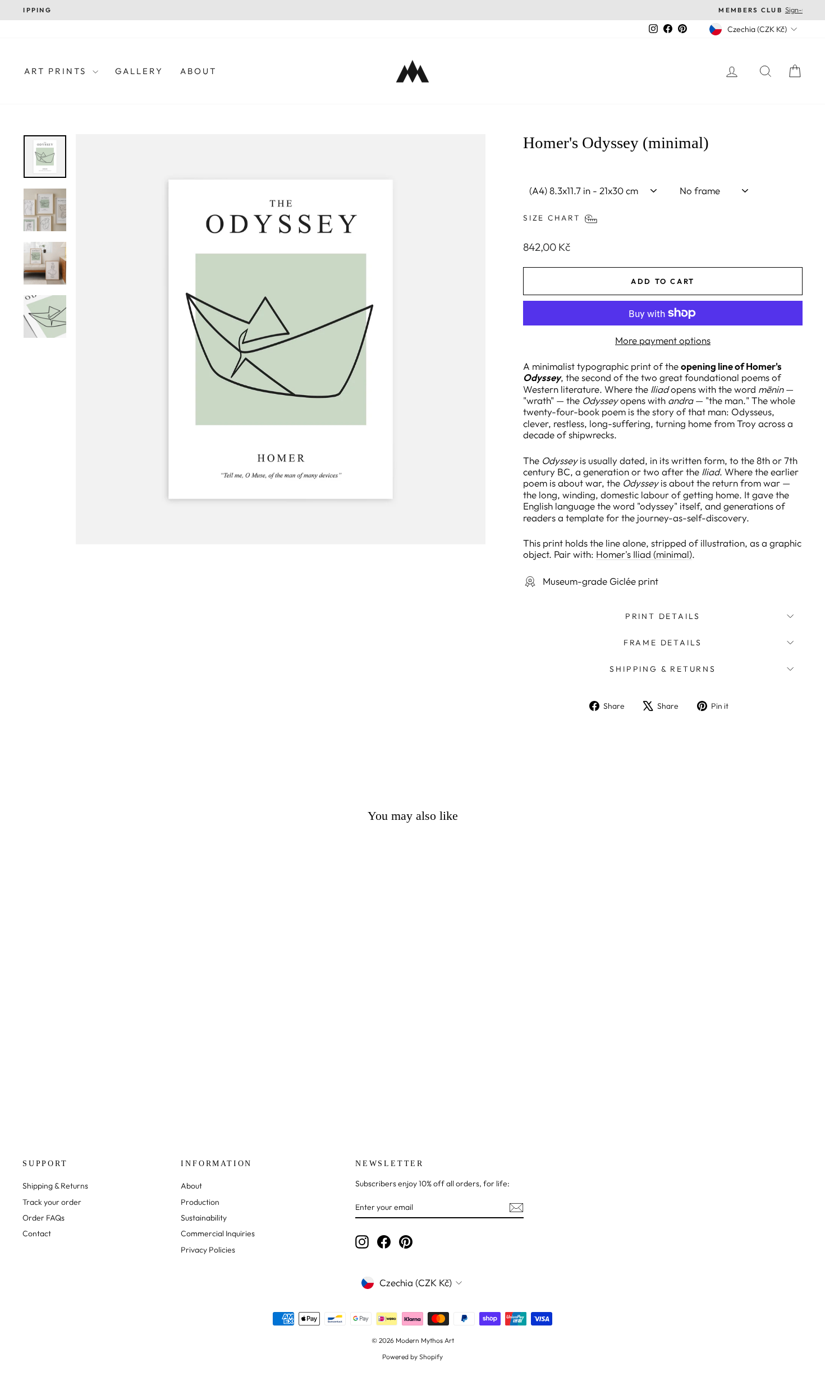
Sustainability (204, 1218)
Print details (662, 616)
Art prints (57, 71)
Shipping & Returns (662, 669)
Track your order (51, 1202)
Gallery (139, 71)
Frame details (663, 642)
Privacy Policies (208, 1250)
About (198, 71)
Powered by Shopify (412, 1356)
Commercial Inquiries (218, 1233)
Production (200, 1202)
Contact (36, 1233)
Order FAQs (43, 1218)
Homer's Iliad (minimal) (644, 554)
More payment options (663, 340)
